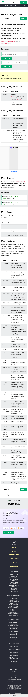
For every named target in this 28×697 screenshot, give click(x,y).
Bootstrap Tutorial (14, 585)
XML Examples (13, 637)
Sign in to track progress (14, 495)
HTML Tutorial (14, 574)
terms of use (18, 688)
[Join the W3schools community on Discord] (13, 504)
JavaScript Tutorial (14, 577)
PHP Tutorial (14, 586)
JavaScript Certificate (14, 649)
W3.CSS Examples (13, 631)
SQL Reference (13, 603)
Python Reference (13, 604)
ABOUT (16, 675)
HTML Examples (13, 622)
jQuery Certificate (14, 657)
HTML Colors (13, 610)
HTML (6, 5)
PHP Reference (13, 609)
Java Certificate (14, 658)
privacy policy (16, 689)
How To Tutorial (14, 579)
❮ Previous (6, 18)
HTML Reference (13, 598)
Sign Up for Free (8, 533)
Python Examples (13, 630)
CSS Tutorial (14, 576)
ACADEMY (13, 677)
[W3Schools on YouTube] (9, 504)
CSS (11, 5)
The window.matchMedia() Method (11, 78)
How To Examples (13, 627)
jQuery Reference (13, 615)
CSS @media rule (8, 185)
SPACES (14, 551)
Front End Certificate (14, 651)
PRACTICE (14, 562)
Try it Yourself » (7, 59)
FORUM (11, 675)
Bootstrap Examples (13, 633)
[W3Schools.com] (14, 544)
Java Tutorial (14, 588)
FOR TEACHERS (14, 559)
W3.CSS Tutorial (14, 583)
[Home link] (3, 2)
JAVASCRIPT (18, 5)
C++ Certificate (14, 660)
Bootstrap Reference (13, 607)
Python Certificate (14, 654)
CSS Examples (13, 624)
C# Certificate (14, 661)
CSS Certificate (14, 648)
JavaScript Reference (13, 601)
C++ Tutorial (14, 589)
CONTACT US (14, 566)
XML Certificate (14, 663)
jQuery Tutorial (14, 591)
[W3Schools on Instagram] (18, 504)
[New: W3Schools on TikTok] (19, 504)
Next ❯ (23, 18)
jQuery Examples (13, 639)
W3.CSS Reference (13, 606)
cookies (10, 689)
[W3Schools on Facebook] (16, 504)
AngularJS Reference (13, 613)
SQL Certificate (14, 652)
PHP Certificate (14, 655)
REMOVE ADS (14, 171)
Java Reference (13, 612)
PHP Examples (13, 634)
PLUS (14, 547)
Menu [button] (8, 2)
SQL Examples (13, 628)
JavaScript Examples (13, 625)
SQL (25, 5)
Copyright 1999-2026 (10, 692)
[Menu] (2, 5)
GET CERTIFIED (14, 555)
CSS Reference (13, 600)
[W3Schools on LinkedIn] (11, 504)
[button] (13, 2)
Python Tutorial (14, 582)
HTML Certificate (14, 646)
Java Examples (13, 636)
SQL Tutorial (14, 580)
